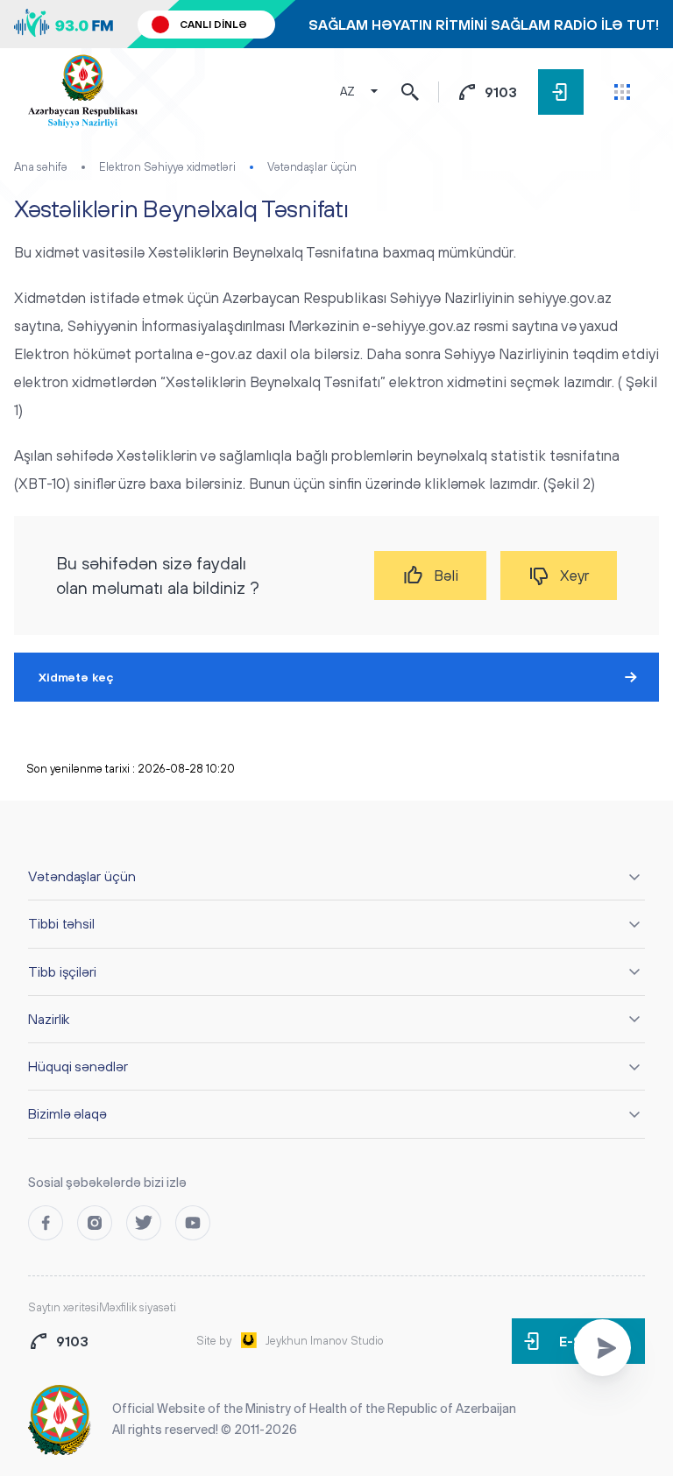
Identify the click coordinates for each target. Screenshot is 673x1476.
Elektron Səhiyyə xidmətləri (167, 166)
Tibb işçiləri (62, 971)
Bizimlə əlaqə (67, 1113)
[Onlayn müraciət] (602, 1347)
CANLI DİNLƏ (213, 24)
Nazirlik (48, 1019)
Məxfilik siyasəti (137, 1307)
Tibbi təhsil (61, 923)
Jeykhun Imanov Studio (325, 1340)
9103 (501, 92)
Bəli (446, 575)
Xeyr (574, 575)
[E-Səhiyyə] (561, 92)
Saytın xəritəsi (63, 1307)
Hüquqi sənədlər (78, 1066)
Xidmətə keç (76, 677)
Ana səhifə (40, 166)
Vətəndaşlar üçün (312, 166)
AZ (347, 91)
